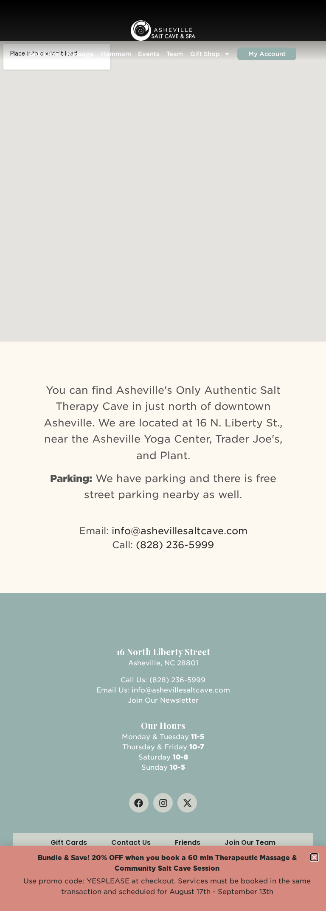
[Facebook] (139, 803)
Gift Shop (205, 53)
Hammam (116, 53)
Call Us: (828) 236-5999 (163, 680)
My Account (267, 53)
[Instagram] (163, 803)
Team (174, 53)
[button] (314, 857)
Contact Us (131, 842)
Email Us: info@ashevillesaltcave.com (163, 690)
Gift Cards (69, 842)
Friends (187, 842)
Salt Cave (44, 53)
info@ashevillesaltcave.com (179, 530)
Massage (80, 53)
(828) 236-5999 (175, 544)
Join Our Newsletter (163, 700)
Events (148, 53)
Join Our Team (250, 842)
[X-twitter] (187, 803)
